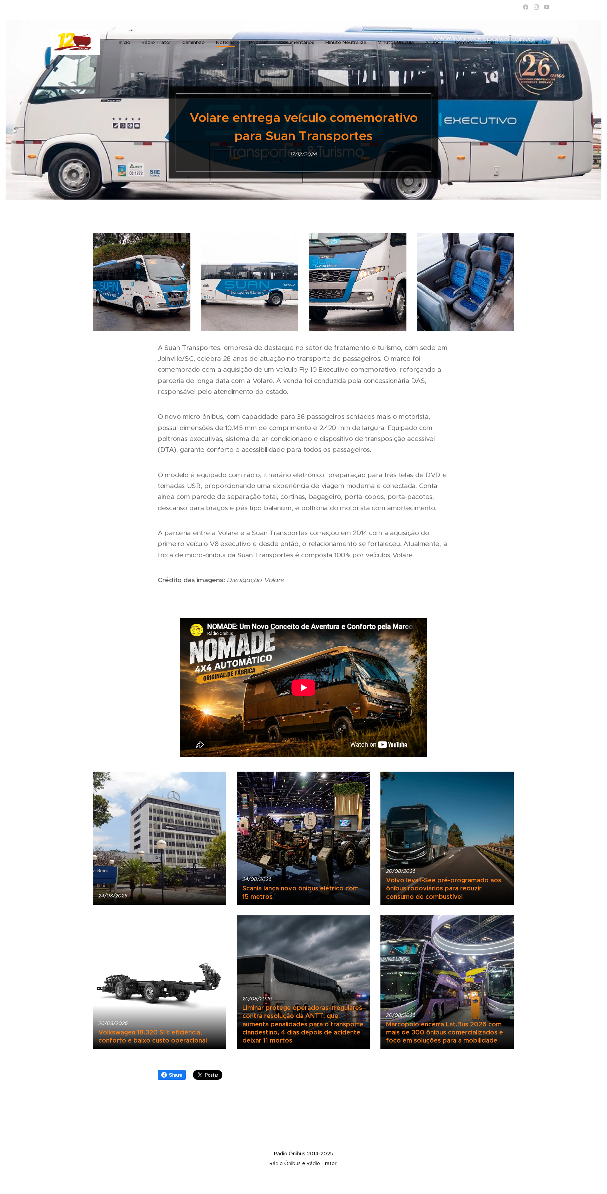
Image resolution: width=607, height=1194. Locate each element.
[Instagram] (536, 7)
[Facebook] (525, 7)
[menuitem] (126, 42)
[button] (533, 42)
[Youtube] (546, 7)
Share (175, 1075)
